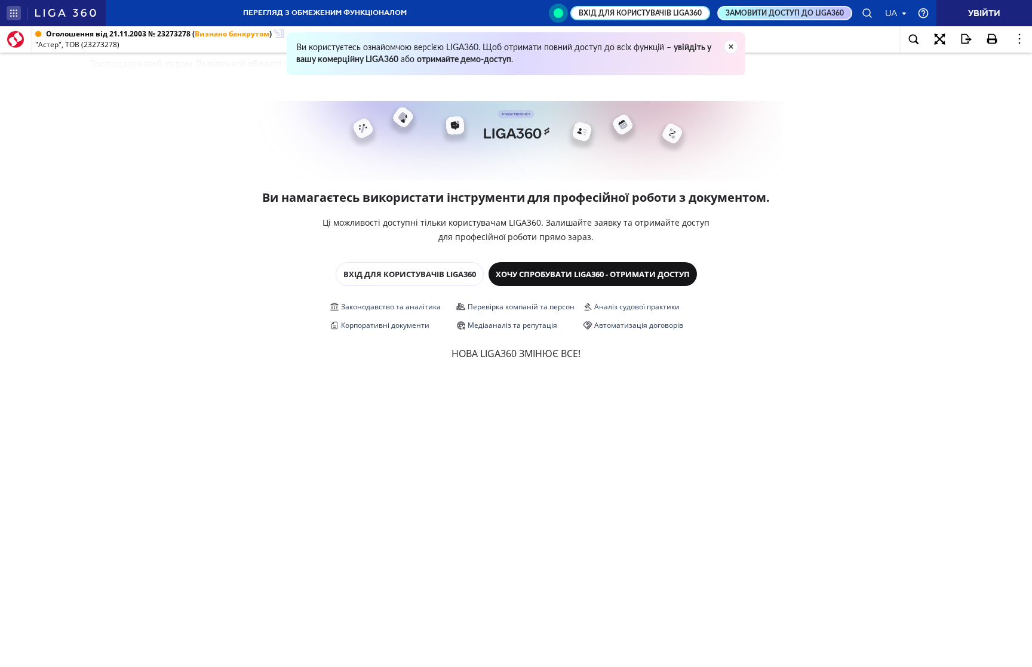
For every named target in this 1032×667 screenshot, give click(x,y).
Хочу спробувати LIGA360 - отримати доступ (593, 274)
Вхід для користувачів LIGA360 (409, 274)
